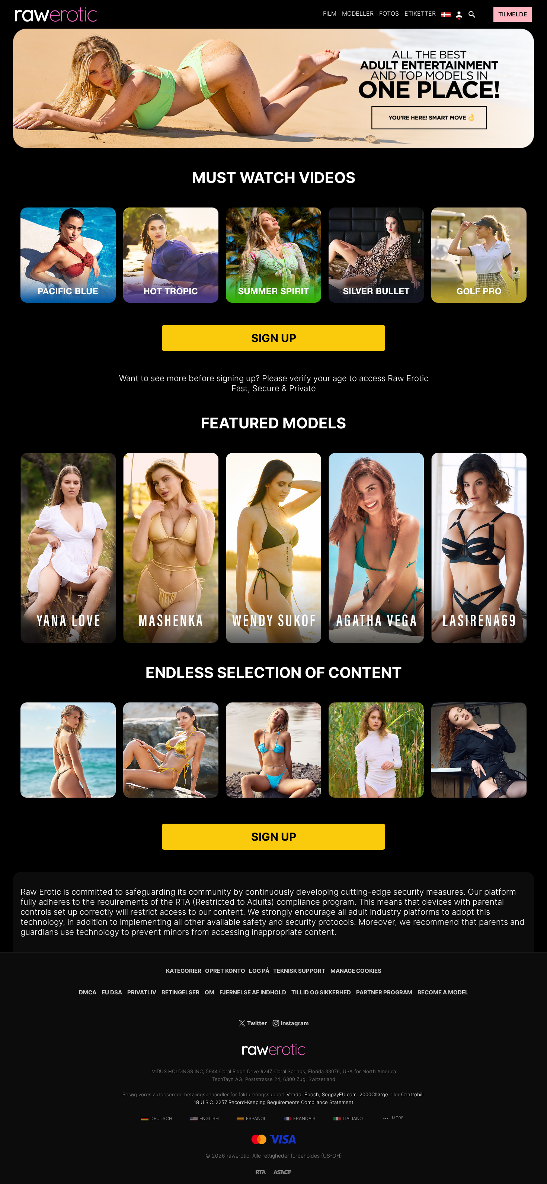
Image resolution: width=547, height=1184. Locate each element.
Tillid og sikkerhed (321, 992)
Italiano (353, 1118)
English (209, 1118)
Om (209, 992)
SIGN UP (273, 338)
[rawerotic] (56, 14)
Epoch (311, 1094)
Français (304, 1118)
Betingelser (180, 992)
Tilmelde (512, 14)
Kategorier (183, 970)
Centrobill (412, 1094)
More (397, 1118)
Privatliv (141, 992)
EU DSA (112, 992)
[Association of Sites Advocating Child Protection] (282, 1171)
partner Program (384, 992)
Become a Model (443, 992)
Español (256, 1118)
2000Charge (373, 1094)
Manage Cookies (355, 970)
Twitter (256, 1023)
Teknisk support (299, 970)
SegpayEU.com (339, 1094)
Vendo (294, 1094)
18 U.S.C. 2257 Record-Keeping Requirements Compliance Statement (274, 1102)
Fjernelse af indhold (253, 992)
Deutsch (161, 1118)
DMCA (87, 992)
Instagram (294, 1023)
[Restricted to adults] (265, 1171)
